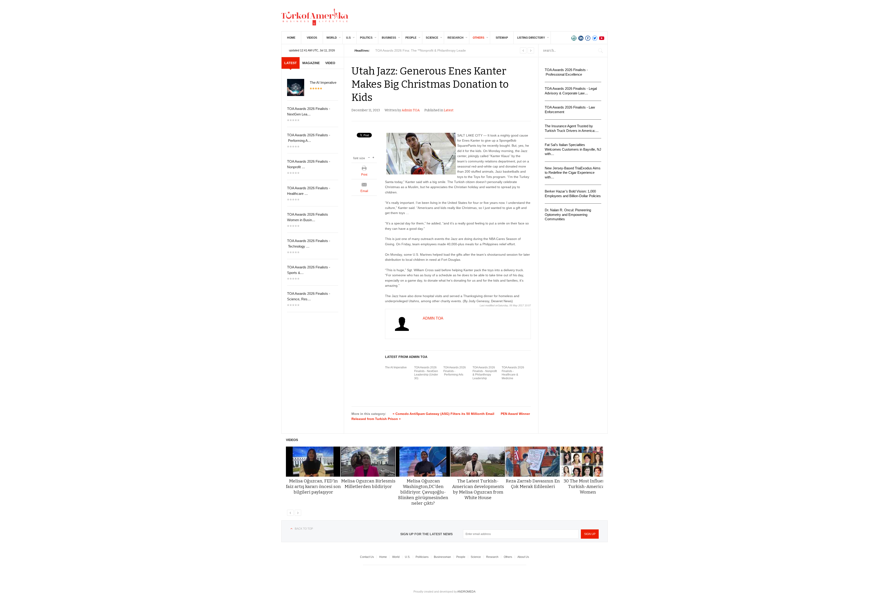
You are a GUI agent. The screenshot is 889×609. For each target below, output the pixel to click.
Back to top (304, 528)
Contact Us (367, 557)
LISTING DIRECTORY (531, 37)
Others (478, 37)
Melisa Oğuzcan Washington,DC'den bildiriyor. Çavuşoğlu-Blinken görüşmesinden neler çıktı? (423, 492)
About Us (523, 557)
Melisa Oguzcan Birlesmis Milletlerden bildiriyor (368, 483)
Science (432, 37)
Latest (449, 110)
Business (389, 37)
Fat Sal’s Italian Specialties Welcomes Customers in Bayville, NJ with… (573, 149)
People (410, 37)
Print (364, 174)
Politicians (422, 557)
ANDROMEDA (466, 591)
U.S (348, 37)
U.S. (407, 557)
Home (291, 37)
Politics (366, 37)
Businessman (442, 557)
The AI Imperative (396, 367)
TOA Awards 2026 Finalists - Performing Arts (454, 371)
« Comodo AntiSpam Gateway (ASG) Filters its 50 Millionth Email (443, 414)
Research (455, 37)
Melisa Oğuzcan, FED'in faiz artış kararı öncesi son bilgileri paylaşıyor (313, 486)
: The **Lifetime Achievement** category (422, 50)
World (331, 37)
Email (364, 191)
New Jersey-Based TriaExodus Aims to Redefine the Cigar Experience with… (573, 172)
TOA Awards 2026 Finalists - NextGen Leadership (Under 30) (426, 373)
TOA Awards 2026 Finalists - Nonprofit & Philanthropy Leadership (485, 373)
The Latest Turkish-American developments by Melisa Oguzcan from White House (478, 489)
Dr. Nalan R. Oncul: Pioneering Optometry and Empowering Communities (568, 214)
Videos (312, 37)
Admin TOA (411, 110)
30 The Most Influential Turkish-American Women (587, 486)
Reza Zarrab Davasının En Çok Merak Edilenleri (533, 483)
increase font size (373, 157)
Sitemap (502, 37)
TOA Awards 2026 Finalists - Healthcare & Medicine (513, 373)
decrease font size (369, 157)
